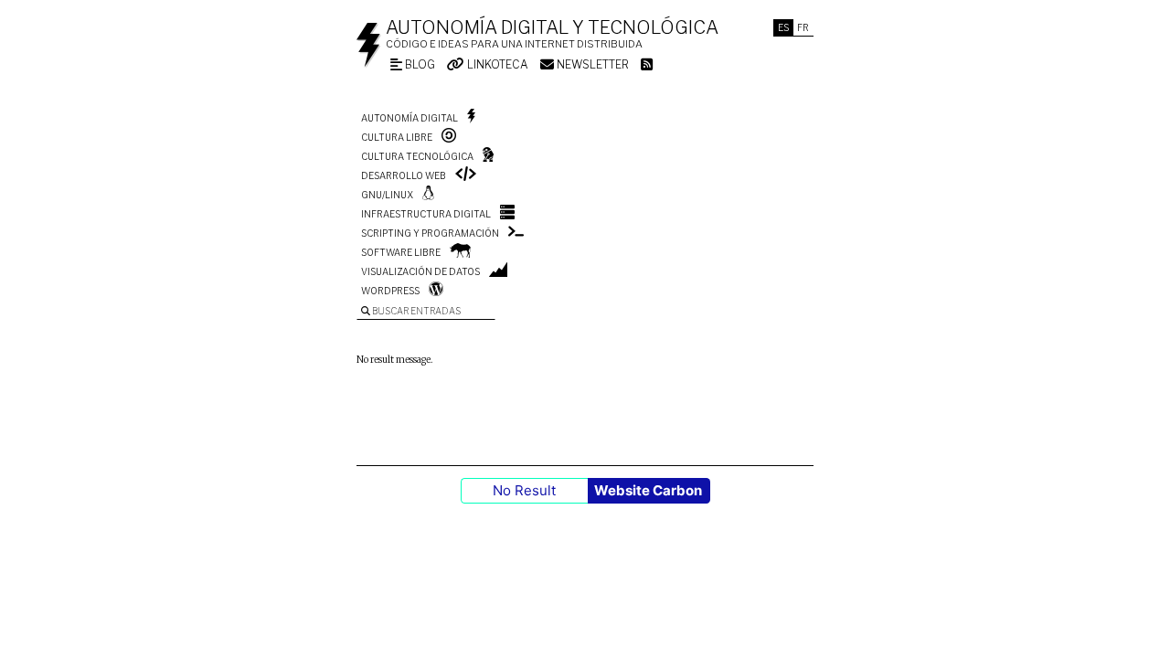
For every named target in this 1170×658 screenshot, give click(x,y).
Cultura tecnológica (417, 156)
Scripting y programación (430, 233)
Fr (803, 27)
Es (783, 27)
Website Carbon (648, 490)
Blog (418, 64)
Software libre (401, 252)
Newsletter (591, 64)
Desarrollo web (403, 175)
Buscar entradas (415, 310)
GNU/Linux (387, 194)
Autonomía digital (409, 117)
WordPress (390, 290)
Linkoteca (496, 64)
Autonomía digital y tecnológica (552, 27)
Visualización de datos (420, 271)
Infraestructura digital (426, 213)
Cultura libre (396, 137)
